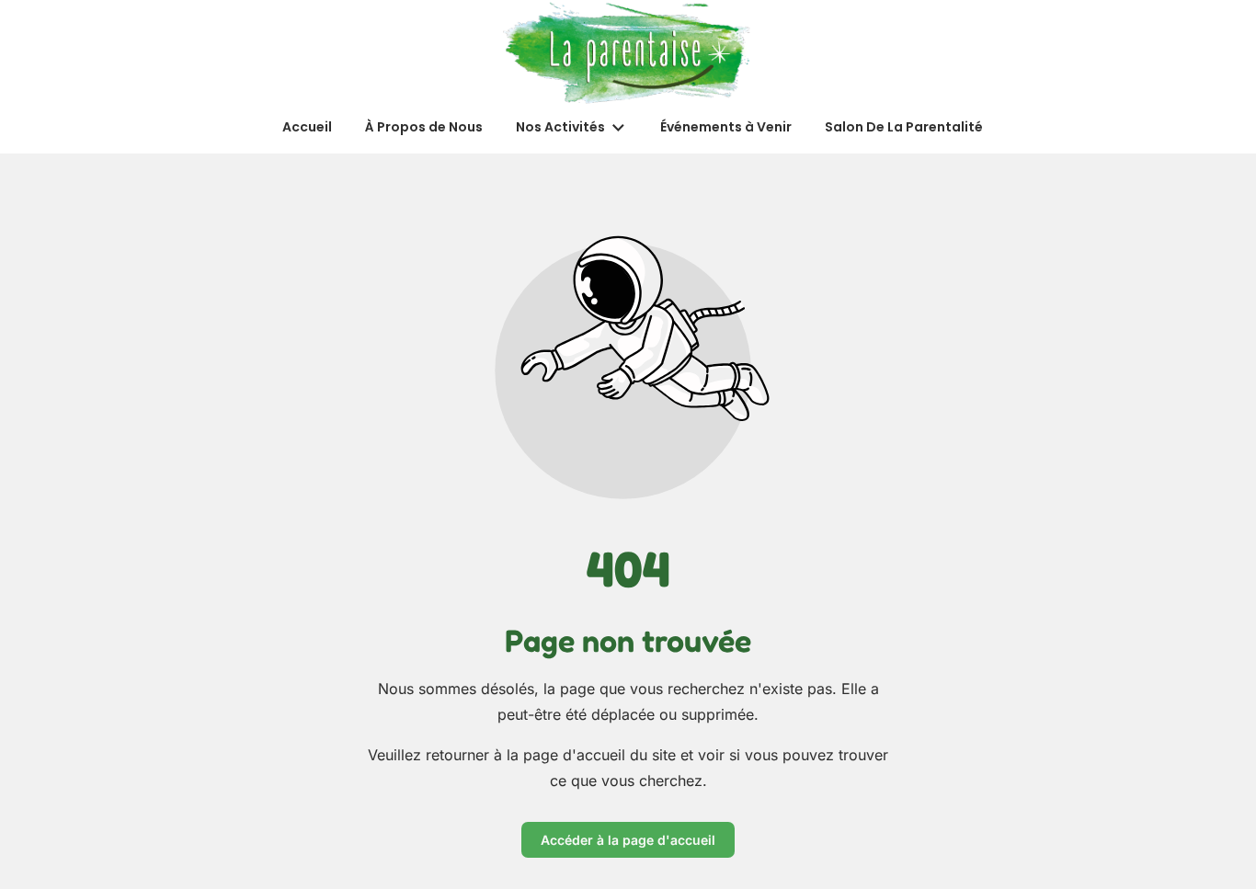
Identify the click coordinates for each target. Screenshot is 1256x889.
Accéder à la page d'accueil (628, 840)
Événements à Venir (726, 127)
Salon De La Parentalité (904, 127)
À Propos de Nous (424, 127)
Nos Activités (560, 127)
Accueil (307, 127)
